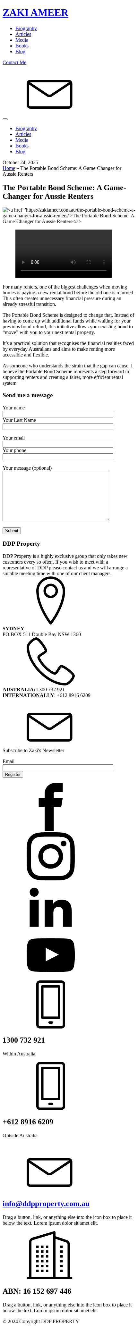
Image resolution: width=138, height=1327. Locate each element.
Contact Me (14, 62)
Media (21, 40)
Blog (20, 51)
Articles (23, 34)
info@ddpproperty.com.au (46, 1203)
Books (22, 45)
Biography (26, 28)
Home (9, 168)
